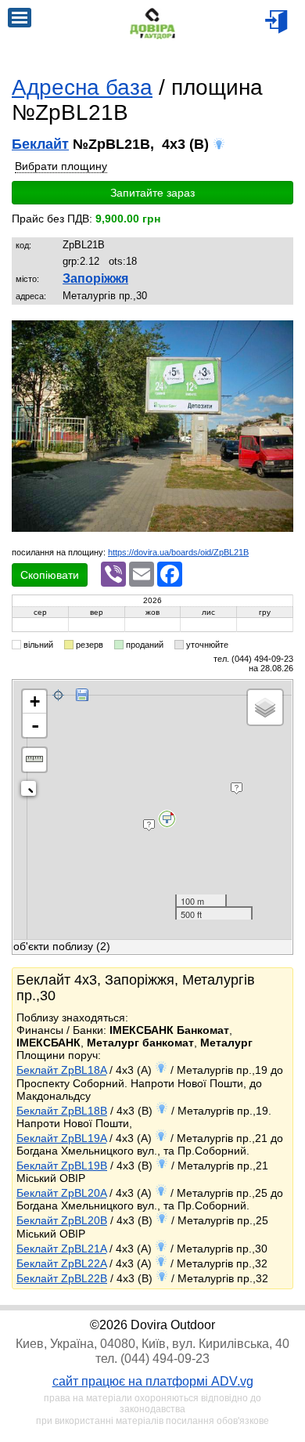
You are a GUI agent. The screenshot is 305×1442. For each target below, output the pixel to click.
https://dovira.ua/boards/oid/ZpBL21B (178, 552)
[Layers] (265, 707)
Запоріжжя (95, 278)
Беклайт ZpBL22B (61, 1278)
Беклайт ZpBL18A (61, 1070)
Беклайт (40, 144)
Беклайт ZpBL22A (61, 1263)
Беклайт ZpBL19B (61, 1165)
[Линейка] (34, 760)
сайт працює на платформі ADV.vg (152, 1381)
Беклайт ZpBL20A (61, 1193)
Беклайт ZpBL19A (61, 1138)
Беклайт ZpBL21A (61, 1248)
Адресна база (82, 87)
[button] (279, 334)
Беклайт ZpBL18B (61, 1110)
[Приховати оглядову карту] (31, 791)
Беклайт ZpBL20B (61, 1220)
